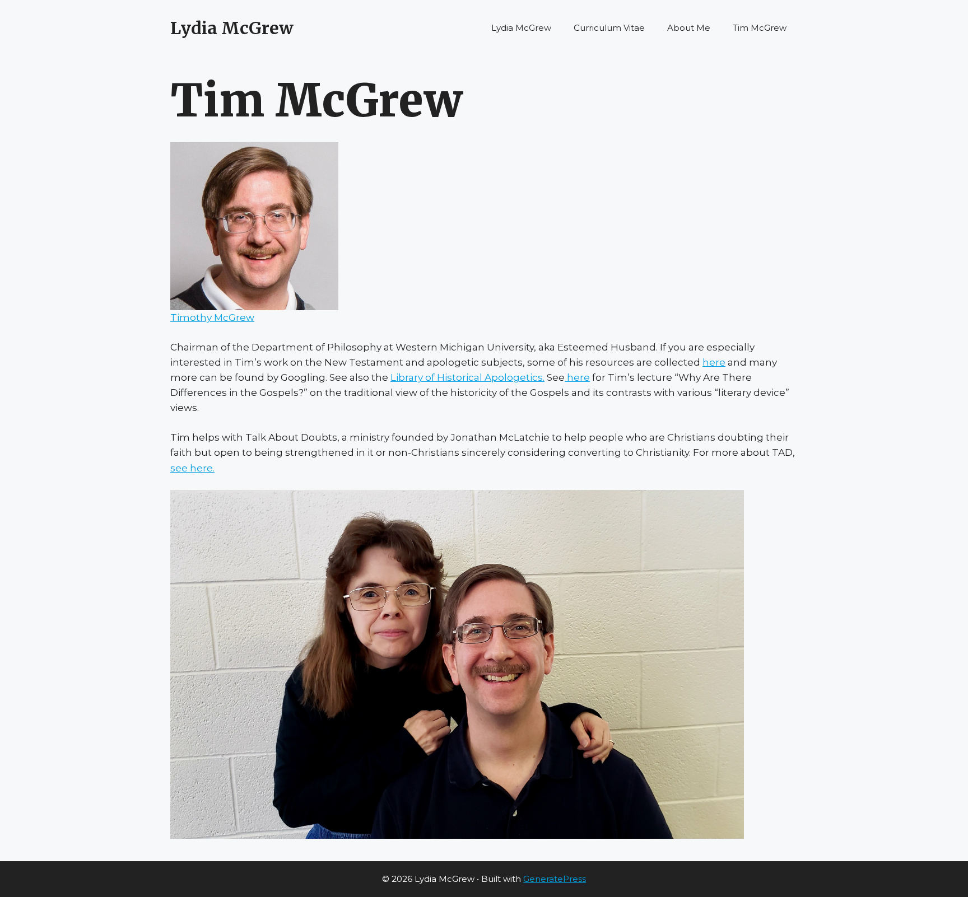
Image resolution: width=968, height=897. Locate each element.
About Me (688, 27)
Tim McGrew (760, 27)
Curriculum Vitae (609, 27)
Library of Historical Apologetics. (467, 377)
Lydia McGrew (232, 28)
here (713, 362)
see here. (192, 468)
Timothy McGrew (212, 317)
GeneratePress (554, 878)
